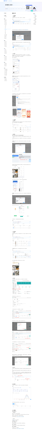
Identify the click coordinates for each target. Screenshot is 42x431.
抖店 (5, 30)
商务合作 (6, 78)
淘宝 (5, 31)
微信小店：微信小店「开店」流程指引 (20, 428)
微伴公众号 (6, 80)
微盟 (5, 32)
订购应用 (17, 29)
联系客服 (6, 79)
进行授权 (21, 29)
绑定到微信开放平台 (26, 29)
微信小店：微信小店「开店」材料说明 (20, 416)
